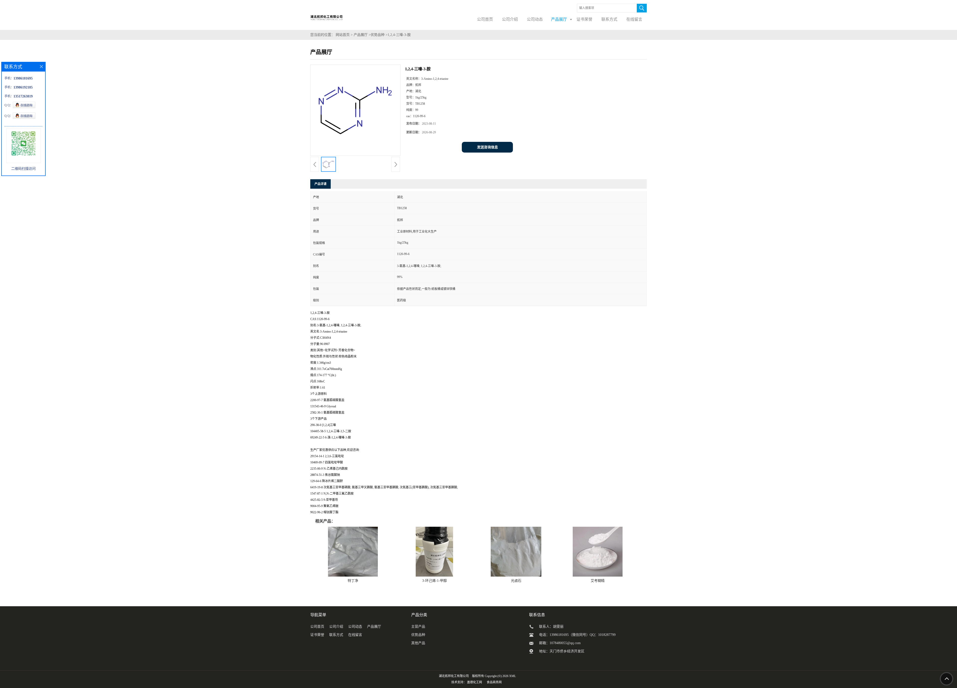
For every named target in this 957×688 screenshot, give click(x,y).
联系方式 (336, 635)
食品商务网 (494, 682)
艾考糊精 (598, 581)
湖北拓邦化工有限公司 (454, 676)
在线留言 (355, 635)
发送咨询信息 (487, 147)
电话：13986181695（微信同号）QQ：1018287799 (577, 635)
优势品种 (378, 35)
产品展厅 (361, 35)
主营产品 (418, 626)
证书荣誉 (317, 635)
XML (512, 676)
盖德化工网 (474, 682)
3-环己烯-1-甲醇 (434, 581)
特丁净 (353, 581)
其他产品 (418, 643)
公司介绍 (336, 626)
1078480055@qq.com (565, 643)
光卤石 (516, 581)
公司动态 (355, 626)
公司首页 (317, 626)
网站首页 (343, 35)
